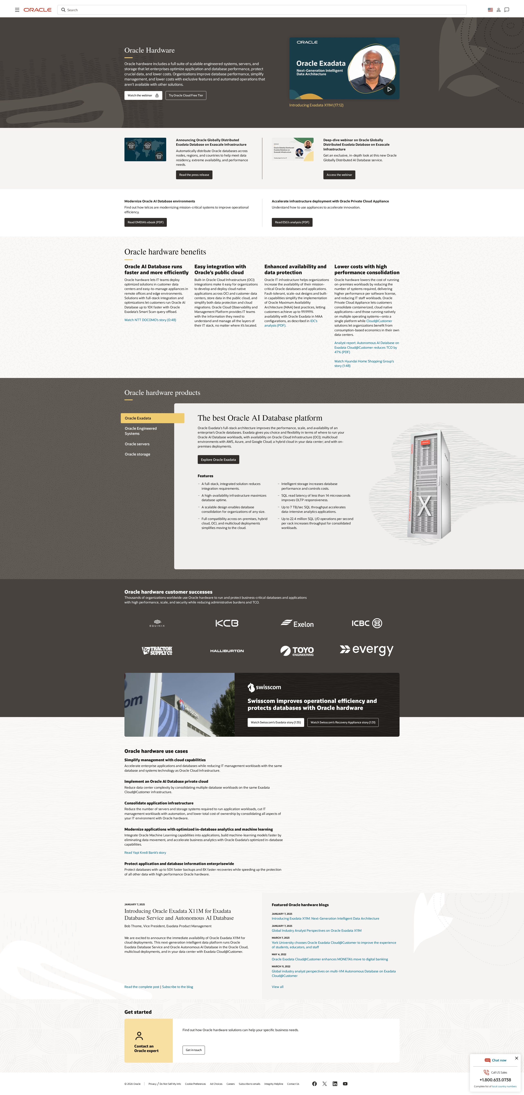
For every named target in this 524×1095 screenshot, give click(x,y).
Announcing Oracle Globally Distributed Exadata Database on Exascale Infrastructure (211, 142)
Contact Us (293, 1083)
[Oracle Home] (37, 9)
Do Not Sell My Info (170, 1083)
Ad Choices (216, 1083)
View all (277, 986)
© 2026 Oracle (132, 1083)
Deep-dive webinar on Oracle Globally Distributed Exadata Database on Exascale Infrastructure (356, 144)
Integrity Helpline (273, 1083)
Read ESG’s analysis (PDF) (292, 222)
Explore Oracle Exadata (218, 459)
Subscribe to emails (249, 1083)
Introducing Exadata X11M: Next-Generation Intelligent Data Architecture (325, 918)
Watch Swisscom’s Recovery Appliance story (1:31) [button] (343, 722)
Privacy (152, 1083)
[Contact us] (506, 9)
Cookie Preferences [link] (195, 1083)
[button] (17, 9)
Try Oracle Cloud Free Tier (186, 95)
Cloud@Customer (379, 321)
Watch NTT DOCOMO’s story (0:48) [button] (150, 320)
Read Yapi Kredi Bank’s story (145, 852)
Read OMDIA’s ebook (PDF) (146, 222)
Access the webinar (339, 175)
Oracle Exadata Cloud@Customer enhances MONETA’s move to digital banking (330, 959)
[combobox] (262, 10)
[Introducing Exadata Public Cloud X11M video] (344, 68)
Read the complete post (141, 986)
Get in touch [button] (194, 1050)
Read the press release (194, 175)
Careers (231, 1083)
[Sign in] (498, 9)
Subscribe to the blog (177, 986)
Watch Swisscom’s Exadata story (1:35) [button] (276, 722)
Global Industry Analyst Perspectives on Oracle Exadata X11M (316, 930)
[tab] (152, 418)
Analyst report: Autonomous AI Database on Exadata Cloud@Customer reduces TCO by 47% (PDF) (366, 347)
